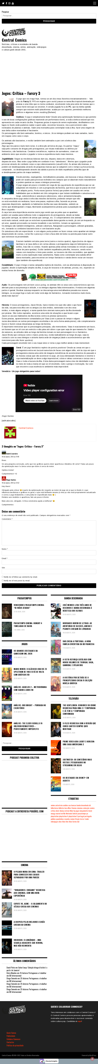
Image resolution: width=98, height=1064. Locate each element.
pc (87, 813)
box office (68, 808)
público (53, 819)
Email (5, 558)
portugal (81, 816)
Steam (77, 819)
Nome (5, 549)
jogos (77, 811)
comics (92, 808)
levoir (90, 811)
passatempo (82, 813)
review (72, 819)
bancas (73, 805)
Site (3, 568)
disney (62, 811)
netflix (63, 813)
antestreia (59, 805)
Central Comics (14, 40)
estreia (66, 811)
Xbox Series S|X (74, 821)
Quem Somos (11, 1032)
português (88, 816)
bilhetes (61, 808)
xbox (60, 821)
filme (71, 811)
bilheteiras (54, 808)
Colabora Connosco (13, 1039)
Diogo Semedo (12, 978)
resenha (67, 819)
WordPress (92, 1055)
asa (69, 805)
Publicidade (11, 1036)
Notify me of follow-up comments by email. (21, 577)
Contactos (10, 1042)
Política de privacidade (15, 1045)
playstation (55, 816)
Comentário (7, 519)
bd (90, 805)
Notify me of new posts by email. (17, 581)
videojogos (54, 821)
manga (53, 813)
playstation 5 (73, 816)
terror (82, 819)
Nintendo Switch (71, 813)
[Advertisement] (49, 69)
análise (65, 805)
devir (57, 811)
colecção (86, 808)
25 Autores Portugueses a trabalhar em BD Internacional (26, 974)
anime (53, 805)
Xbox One (65, 821)
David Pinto (11, 967)
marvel (58, 813)
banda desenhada (83, 805)
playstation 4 (63, 816)
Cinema (73, 808)
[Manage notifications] (92, 1059)
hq (74, 811)
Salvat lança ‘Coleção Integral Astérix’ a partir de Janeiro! (27, 969)
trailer (87, 819)
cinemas (80, 808)
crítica (53, 811)
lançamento (84, 811)
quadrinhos (60, 819)
